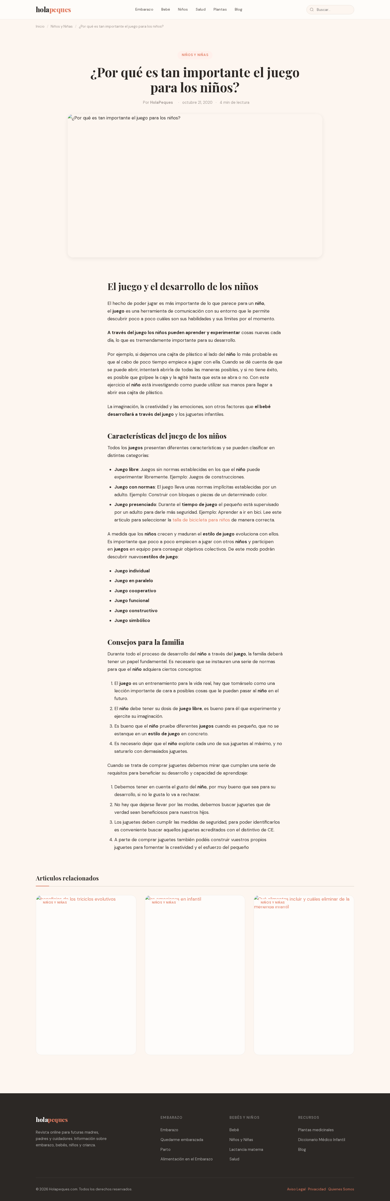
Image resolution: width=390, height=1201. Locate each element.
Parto (166, 1149)
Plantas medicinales (316, 1129)
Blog (238, 9)
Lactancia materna (246, 1149)
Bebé (165, 9)
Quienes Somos (341, 1189)
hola (53, 9)
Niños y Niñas (62, 26)
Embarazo (144, 9)
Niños (183, 9)
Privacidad (317, 1189)
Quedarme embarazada (182, 1139)
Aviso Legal (296, 1189)
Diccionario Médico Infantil (321, 1139)
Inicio (40, 26)
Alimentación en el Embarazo (187, 1159)
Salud (201, 9)
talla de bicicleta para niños (201, 520)
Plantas (220, 9)
